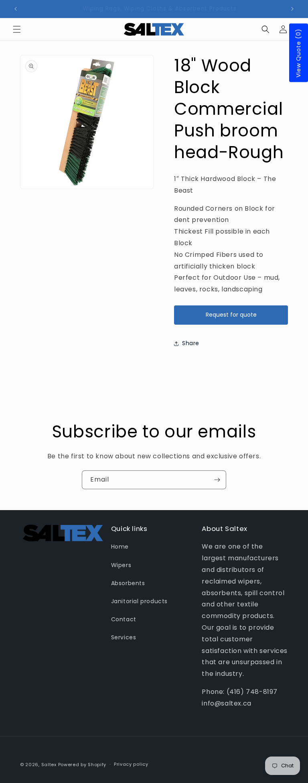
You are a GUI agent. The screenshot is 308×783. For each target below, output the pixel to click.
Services (123, 637)
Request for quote (231, 315)
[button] (17, 29)
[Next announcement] (292, 9)
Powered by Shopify (82, 764)
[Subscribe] (217, 479)
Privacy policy (131, 764)
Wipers (121, 565)
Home (120, 547)
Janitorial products (139, 601)
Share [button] (190, 343)
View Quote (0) (298, 52)
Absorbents (128, 583)
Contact (123, 619)
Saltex (49, 764)
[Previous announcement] (15, 9)
